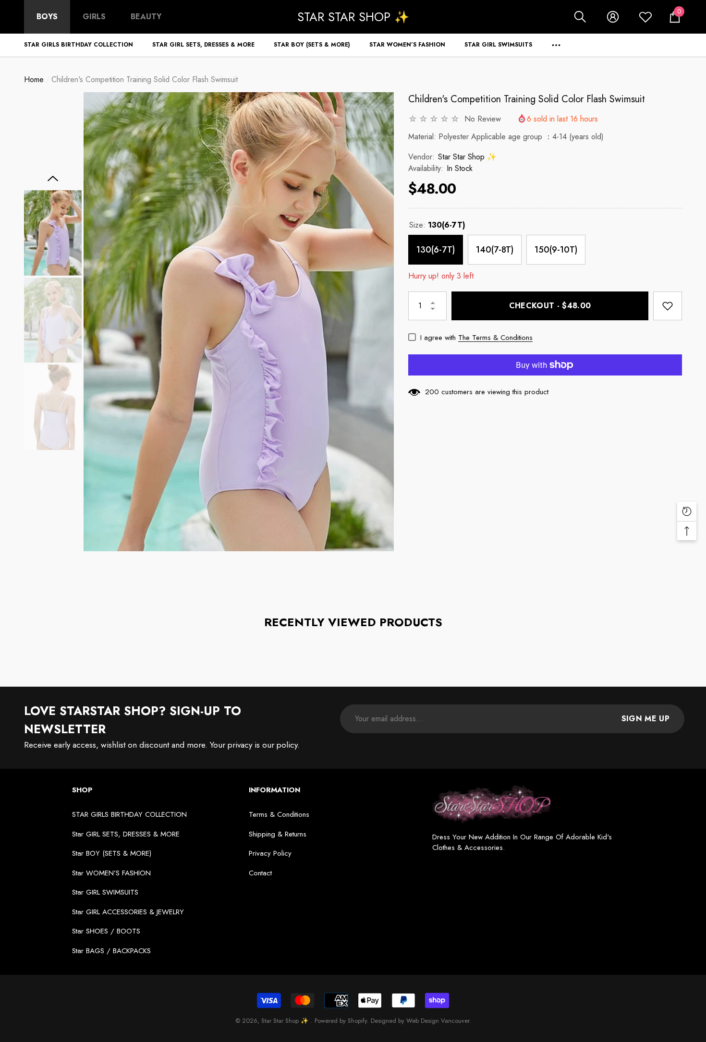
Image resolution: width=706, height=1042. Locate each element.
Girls (94, 16)
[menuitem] (47, 17)
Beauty (146, 16)
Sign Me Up (645, 718)
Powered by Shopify (341, 1020)
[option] (239, 321)
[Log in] (613, 17)
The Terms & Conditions (495, 337)
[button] (580, 17)
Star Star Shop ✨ (467, 156)
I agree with (438, 337)
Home (34, 79)
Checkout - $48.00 (550, 305)
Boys (47, 16)
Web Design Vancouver (437, 1020)
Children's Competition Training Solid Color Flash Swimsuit (526, 99)
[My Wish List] (645, 17)
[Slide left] (53, 178)
